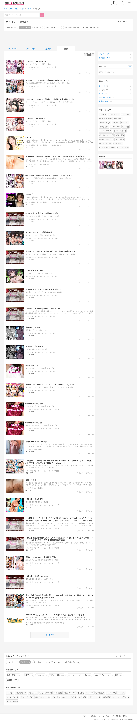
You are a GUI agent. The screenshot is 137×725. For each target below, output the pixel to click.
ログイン (122, 5)
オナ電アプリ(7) (114, 114)
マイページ (100, 716)
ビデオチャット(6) (105, 143)
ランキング (12, 49)
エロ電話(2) (118, 118)
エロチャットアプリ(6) (107, 139)
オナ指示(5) (120, 139)
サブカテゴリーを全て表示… (92, 27)
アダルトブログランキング (14, 3)
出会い (41, 675)
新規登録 (93, 716)
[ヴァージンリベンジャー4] (103, 165)
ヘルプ (131, 716)
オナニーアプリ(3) (105, 131)
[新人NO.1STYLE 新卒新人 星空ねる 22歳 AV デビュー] (111, 165)
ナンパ (37, 27)
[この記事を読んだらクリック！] (81, 73)
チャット (11, 27)
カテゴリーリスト (122, 21)
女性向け (12, 680)
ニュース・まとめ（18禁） (79, 675)
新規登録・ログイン (106, 58)
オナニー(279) (116, 127)
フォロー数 (30, 49)
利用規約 (125, 716)
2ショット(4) (126, 114)
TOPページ (86, 716)
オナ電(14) (103, 114)
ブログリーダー (104, 54)
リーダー (114, 5)
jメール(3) (126, 127)
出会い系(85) (118, 143)
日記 (118, 675)
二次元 (28, 675)
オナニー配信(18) (123, 147)
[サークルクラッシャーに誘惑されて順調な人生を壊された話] (119, 165)
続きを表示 (50, 635)
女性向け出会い (71, 27)
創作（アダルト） (103, 675)
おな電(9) (116, 123)
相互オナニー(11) (105, 123)
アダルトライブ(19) (120, 131)
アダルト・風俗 (56, 675)
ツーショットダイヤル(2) (107, 147)
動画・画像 (13, 675)
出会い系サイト (53, 27)
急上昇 (48, 49)
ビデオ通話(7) (104, 127)
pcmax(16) (125, 123)
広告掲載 (118, 716)
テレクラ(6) (120, 135)
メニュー (129, 5)
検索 (43, 15)
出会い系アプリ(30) (106, 118)
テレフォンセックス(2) (107, 135)
